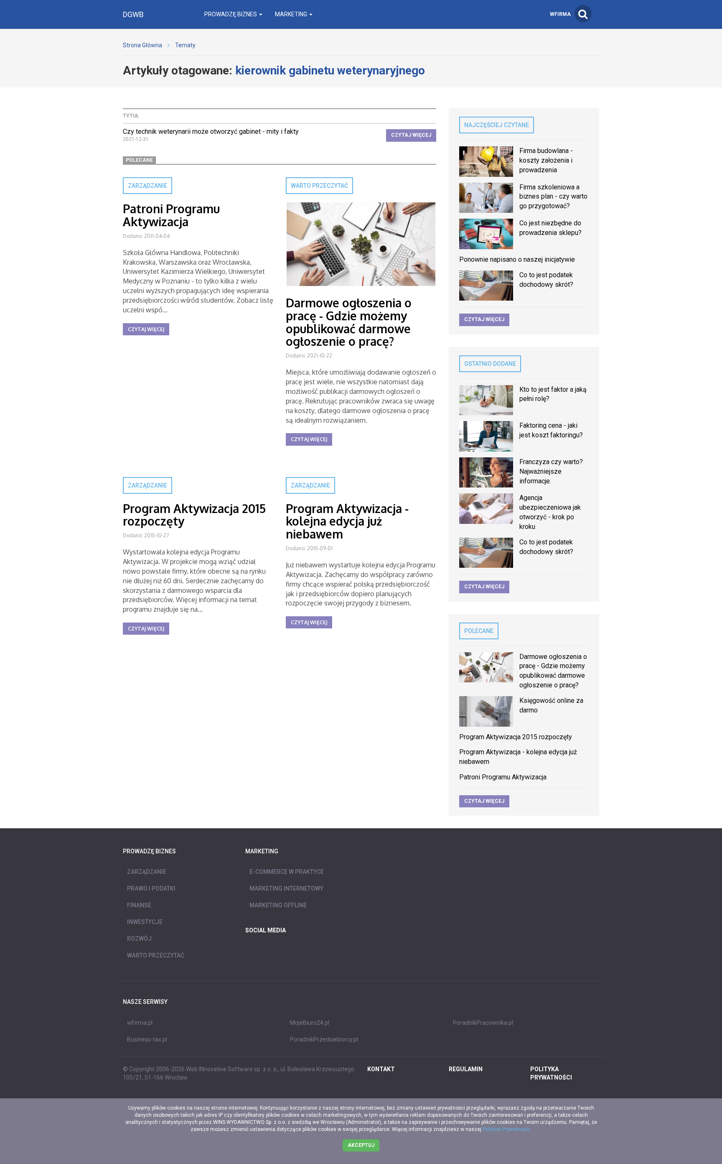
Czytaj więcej (411, 135)
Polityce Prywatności (506, 1129)
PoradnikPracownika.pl (483, 1022)
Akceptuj (361, 1145)
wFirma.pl (140, 1022)
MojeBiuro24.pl (309, 1022)
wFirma (560, 14)
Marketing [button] (291, 14)
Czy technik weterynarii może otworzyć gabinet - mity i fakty (211, 131)
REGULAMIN (466, 1069)
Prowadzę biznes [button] (231, 14)
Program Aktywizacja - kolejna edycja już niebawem (347, 521)
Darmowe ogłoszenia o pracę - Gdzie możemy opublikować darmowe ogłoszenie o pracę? (349, 322)
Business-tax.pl (147, 1039)
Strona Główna (142, 45)
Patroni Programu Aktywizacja (171, 215)
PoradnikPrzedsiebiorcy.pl (324, 1039)
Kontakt (381, 1069)
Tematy (185, 45)
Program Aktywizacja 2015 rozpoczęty (194, 515)
